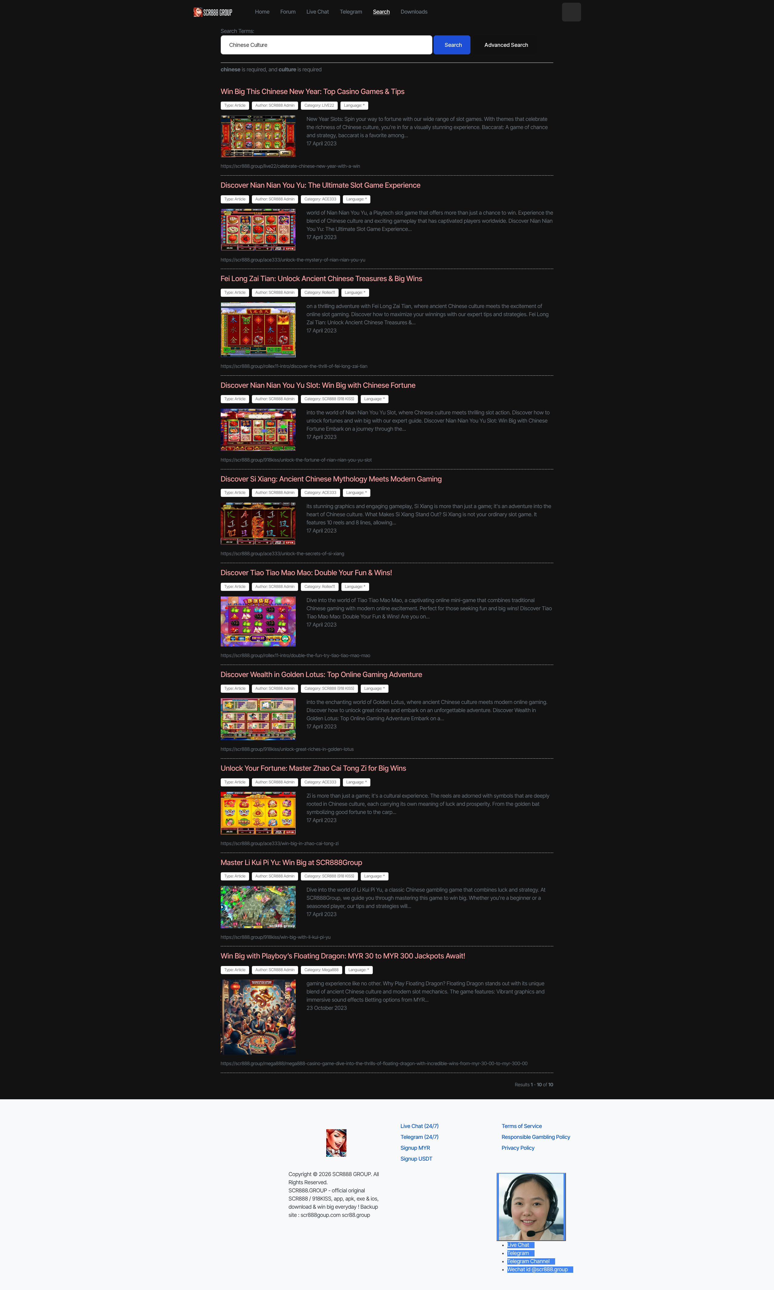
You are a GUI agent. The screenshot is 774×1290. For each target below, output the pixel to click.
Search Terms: (237, 31)
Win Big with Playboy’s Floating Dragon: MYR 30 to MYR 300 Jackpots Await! (343, 955)
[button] (571, 12)
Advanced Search (506, 45)
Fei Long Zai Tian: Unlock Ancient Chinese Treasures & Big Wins (321, 278)
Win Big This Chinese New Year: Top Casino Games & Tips (313, 91)
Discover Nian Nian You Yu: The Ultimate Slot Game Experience (321, 185)
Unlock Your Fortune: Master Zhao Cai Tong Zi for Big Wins (313, 768)
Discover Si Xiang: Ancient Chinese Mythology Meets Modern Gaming (331, 479)
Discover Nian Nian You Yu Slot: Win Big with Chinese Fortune (318, 385)
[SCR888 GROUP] (213, 12)
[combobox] (326, 44)
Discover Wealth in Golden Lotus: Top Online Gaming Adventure (321, 674)
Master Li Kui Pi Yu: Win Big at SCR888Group (291, 862)
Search (453, 45)
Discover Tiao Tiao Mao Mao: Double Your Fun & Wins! (306, 572)
